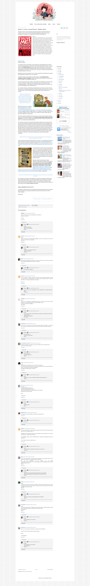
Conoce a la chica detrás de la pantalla (40, 24)
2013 (59, 101)
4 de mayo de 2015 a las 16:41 (30, 213)
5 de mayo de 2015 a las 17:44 (34, 332)
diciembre (60, 74)
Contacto (53, 24)
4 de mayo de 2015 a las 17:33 (28, 258)
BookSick (31, 24)
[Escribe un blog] (33, 205)
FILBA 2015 (60, 88)
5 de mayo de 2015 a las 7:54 (31, 323)
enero (60, 98)
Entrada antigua (50, 569)
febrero (60, 96)
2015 (59, 73)
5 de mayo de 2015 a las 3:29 (30, 298)
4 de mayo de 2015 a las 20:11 (34, 247)
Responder (23, 219)
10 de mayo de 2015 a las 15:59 (34, 446)
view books (69, 132)
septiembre (61, 79)
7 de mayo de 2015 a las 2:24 (29, 362)
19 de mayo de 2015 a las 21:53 (34, 541)
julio (60, 82)
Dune (60, 110)
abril (60, 93)
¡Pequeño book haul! (66, 163)
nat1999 (22, 428)
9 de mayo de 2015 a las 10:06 (31, 412)
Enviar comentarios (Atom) (27, 571)
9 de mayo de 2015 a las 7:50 (28, 385)
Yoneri (22, 362)
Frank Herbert (62, 111)
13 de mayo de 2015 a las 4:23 (29, 481)
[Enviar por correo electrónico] (32, 205)
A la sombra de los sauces (25, 343)
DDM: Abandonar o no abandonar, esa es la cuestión (66, 138)
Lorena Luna (23, 527)
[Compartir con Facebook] (35, 205)
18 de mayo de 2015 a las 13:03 (30, 504)
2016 (59, 71)
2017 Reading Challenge (64, 126)
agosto (60, 81)
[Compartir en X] (34, 205)
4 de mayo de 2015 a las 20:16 (34, 288)
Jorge (22, 258)
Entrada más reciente (22, 569)
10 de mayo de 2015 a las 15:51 (34, 374)
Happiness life (23, 412)
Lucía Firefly (23, 504)
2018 (59, 68)
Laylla (22, 456)
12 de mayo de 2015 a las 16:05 (28, 456)
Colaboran (58, 24)
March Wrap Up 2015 (66, 171)
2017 (59, 70)
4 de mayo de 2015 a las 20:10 (34, 224)
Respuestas (24, 222)
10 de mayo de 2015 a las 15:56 (34, 420)
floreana (62, 127)
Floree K (25, 224)
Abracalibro (23, 298)
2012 (59, 103)
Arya (22, 385)
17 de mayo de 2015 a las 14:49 (34, 470)
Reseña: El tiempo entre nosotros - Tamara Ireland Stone (67, 156)
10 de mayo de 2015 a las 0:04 (29, 428)
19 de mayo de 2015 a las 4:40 (30, 527)
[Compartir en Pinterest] (37, 205)
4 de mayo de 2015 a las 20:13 (34, 267)
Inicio (36, 569)
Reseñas (49, 24)
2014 (59, 100)
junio (60, 84)
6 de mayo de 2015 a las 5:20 (35, 343)
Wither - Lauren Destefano (63, 87)
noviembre (61, 76)
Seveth (22, 481)
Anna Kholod (23, 323)
